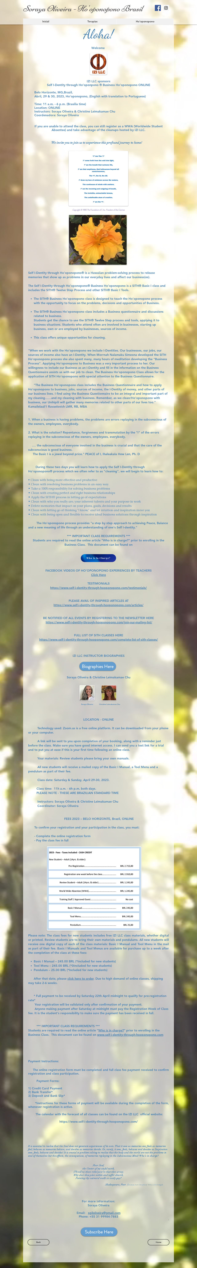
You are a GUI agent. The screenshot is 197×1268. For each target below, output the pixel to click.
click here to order (80, 978)
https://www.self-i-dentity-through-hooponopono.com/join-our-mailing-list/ (99, 622)
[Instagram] (166, 8)
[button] (145, 21)
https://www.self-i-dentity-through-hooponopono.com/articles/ (98, 605)
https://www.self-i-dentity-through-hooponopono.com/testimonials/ (98, 588)
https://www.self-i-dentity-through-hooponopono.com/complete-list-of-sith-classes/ (98, 639)
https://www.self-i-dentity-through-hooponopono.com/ (98, 1121)
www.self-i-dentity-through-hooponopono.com (130, 1035)
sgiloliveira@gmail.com (104, 1213)
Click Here (98, 575)
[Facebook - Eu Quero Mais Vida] (158, 8)
